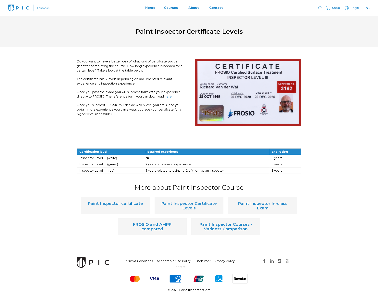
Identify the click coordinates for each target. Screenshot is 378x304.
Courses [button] (171, 8)
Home (150, 8)
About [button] (193, 8)
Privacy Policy (224, 261)
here (168, 96)
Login (355, 8)
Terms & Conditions (138, 261)
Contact (216, 8)
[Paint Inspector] (93, 262)
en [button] (366, 8)
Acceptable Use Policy (174, 261)
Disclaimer (202, 261)
